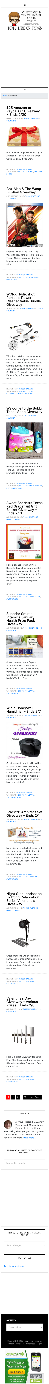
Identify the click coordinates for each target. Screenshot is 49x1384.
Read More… (29, 1137)
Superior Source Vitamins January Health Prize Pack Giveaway (20, 619)
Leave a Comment (13, 519)
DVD (28, 277)
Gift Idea (30, 486)
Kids (8, 488)
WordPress (30, 1344)
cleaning (22, 391)
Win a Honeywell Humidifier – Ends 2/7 (23, 709)
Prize (27, 394)
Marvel (9, 280)
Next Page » (35, 1097)
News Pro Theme (32, 1341)
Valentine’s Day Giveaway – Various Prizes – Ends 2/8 (22, 1001)
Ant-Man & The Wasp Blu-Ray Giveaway (23, 190)
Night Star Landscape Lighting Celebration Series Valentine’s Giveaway (24, 899)
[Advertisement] (24, 58)
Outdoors (19, 394)
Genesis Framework (15, 1344)
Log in (39, 1344)
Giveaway (29, 169)
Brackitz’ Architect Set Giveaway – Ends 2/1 (24, 813)
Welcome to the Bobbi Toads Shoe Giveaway (24, 410)
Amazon (21, 172)
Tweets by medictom (14, 1266)
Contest (21, 169)
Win (15, 280)
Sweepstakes (16, 488)
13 (25, 1097)
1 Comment (11, 198)
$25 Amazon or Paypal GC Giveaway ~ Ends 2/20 (23, 111)
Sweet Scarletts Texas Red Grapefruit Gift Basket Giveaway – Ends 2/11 (24, 508)
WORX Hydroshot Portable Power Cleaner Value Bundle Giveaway (23, 299)
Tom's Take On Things (24, 20)
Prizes (9, 174)
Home (5, 96)
